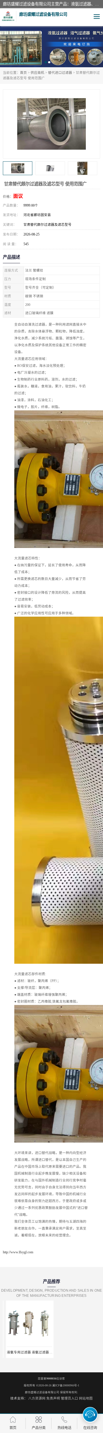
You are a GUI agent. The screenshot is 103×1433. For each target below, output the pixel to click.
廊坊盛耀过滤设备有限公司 (42, 1392)
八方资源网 (36, 1398)
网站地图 (86, 1398)
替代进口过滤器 (60, 72)
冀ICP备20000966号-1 (65, 1385)
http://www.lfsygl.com (18, 1252)
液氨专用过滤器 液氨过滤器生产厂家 (31, 1352)
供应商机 (37, 72)
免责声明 (53, 1398)
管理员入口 (69, 1398)
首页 (23, 72)
